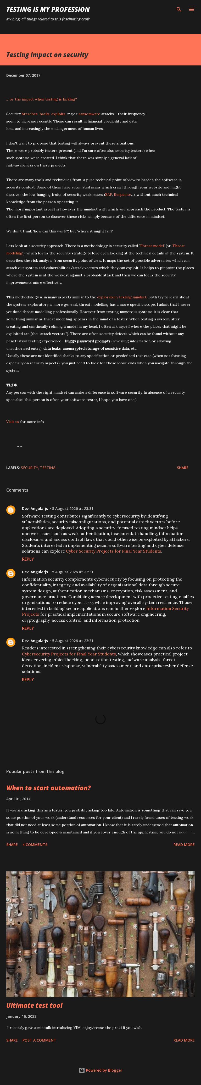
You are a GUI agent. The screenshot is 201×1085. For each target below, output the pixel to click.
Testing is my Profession (48, 9)
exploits (58, 114)
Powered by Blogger (103, 1070)
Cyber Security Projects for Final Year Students (113, 551)
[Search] (179, 9)
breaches (30, 114)
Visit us (12, 421)
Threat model (152, 245)
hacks (44, 114)
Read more (184, 844)
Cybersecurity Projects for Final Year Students (69, 653)
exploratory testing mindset (122, 297)
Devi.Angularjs (35, 508)
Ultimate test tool (34, 1005)
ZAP (108, 194)
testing (47, 467)
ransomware (89, 114)
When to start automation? (48, 787)
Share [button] (182, 467)
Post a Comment (39, 1040)
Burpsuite (122, 194)
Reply (28, 559)
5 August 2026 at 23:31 (72, 508)
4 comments (35, 844)
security (29, 467)
